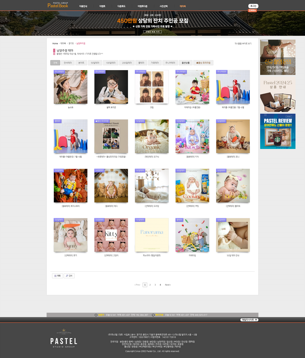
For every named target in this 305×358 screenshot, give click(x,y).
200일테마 (127, 63)
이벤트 (102, 6)
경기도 (71, 43)
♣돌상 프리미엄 (203, 63)
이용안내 (83, 6)
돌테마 (141, 63)
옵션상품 (186, 63)
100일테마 (110, 63)
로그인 (253, 6)
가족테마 (155, 63)
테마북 (183, 6)
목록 (58, 276)
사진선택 (164, 6)
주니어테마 (170, 63)
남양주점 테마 (65, 50)
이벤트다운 (142, 6)
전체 (55, 63)
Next (167, 285)
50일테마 (95, 63)
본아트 (81, 63)
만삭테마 (68, 63)
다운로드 (121, 6)
